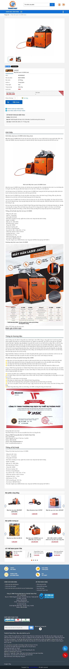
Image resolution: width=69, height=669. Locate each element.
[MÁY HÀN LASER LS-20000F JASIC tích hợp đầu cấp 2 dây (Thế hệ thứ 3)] (55, 529)
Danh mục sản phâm (12, 12)
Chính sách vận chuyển (10, 586)
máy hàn (16, 343)
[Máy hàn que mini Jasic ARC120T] (55, 502)
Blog (10, 664)
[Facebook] (40, 628)
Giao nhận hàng (40, 588)
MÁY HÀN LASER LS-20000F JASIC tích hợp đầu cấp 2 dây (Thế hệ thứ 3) (55, 539)
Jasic (7, 339)
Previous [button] (5, 506)
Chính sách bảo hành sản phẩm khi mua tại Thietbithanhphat (19, 588)
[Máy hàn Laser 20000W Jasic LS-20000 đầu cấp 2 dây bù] (34, 529)
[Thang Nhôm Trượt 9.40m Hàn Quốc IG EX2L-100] (29, 554)
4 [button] (37, 560)
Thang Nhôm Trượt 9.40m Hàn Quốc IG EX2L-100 (39, 553)
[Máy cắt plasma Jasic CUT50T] (34, 502)
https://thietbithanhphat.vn (16, 441)
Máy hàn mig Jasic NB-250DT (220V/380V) (14, 511)
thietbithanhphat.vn (33, 667)
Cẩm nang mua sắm (41, 584)
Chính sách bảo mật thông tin (12, 584)
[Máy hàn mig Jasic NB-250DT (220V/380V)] (14, 502)
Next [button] (64, 506)
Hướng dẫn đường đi (39, 119)
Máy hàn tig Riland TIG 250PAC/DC (58, 552)
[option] (11, 59)
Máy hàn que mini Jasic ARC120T (54, 510)
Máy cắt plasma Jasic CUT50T (34, 510)
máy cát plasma (23, 343)
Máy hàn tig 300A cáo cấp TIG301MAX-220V (18, 553)
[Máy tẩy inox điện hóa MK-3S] (14, 529)
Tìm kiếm (52, 4)
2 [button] (33, 560)
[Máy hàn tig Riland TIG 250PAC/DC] (49, 554)
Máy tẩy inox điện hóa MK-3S (14, 538)
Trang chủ (6, 14)
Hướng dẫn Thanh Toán (42, 590)
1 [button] (31, 560)
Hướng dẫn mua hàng (42, 586)
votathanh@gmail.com (23, 601)
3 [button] (35, 560)
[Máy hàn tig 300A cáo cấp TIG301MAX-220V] (9, 554)
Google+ (6, 664)
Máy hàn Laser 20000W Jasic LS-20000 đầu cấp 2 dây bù (34, 538)
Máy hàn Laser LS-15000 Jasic (13, 138)
